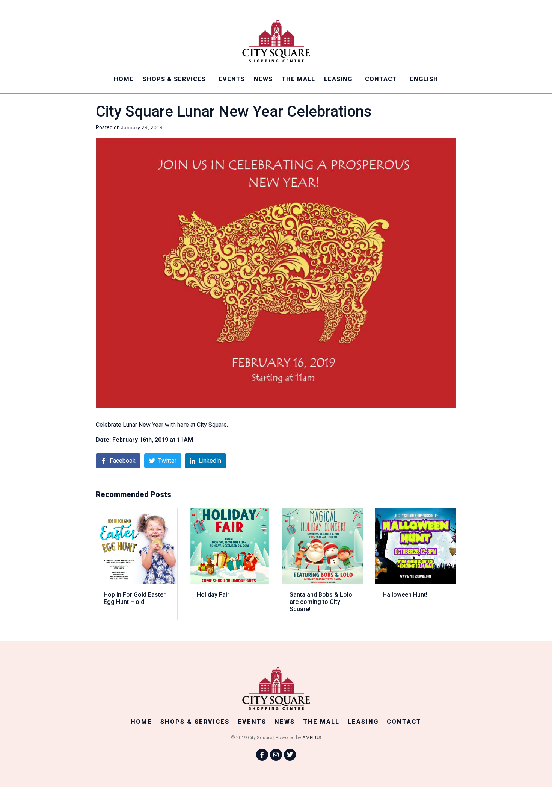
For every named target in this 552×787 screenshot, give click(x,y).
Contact (381, 79)
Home (124, 79)
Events (232, 79)
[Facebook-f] (262, 755)
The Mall (298, 79)
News (263, 79)
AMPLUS (311, 737)
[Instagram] (276, 755)
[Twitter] (290, 755)
